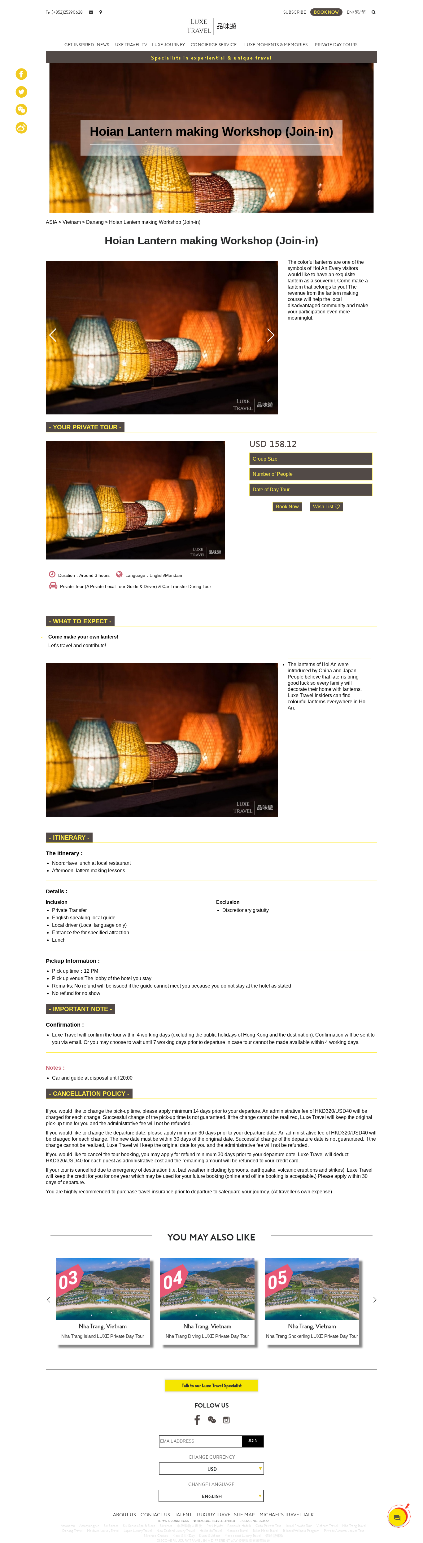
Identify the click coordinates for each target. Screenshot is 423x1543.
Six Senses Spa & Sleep (139, 1525)
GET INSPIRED (79, 45)
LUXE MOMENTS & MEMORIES (276, 45)
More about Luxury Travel (243, 1535)
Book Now (287, 506)
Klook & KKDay (183, 1535)
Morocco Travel (237, 1530)
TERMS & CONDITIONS (173, 1521)
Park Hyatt (215, 1525)
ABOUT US (124, 1514)
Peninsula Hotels (239, 1525)
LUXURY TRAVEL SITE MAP (226, 1514)
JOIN (253, 1440)
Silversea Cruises (156, 1535)
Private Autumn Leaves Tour (344, 1530)
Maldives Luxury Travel (103, 1530)
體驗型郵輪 (274, 1535)
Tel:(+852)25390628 (64, 12)
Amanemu (68, 1525)
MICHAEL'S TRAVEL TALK (286, 1514)
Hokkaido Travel (210, 1530)
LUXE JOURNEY (168, 45)
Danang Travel (72, 1530)
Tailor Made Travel (265, 1530)
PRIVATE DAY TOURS (336, 45)
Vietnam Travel (327, 1525)
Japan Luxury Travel (138, 1530)
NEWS (103, 45)
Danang (95, 222)
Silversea (166, 1525)
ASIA (51, 222)
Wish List (323, 506)
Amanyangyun (89, 1525)
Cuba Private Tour (268, 1525)
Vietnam (72, 222)
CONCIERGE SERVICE (214, 45)
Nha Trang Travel (354, 1525)
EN (350, 12)
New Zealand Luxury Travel (175, 1530)
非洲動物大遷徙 (189, 1525)
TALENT (183, 1514)
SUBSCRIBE (294, 12)
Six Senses (111, 1525)
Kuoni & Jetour (209, 1535)
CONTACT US (155, 1514)
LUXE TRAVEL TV (129, 45)
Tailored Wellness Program (301, 1530)
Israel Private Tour (299, 1525)
